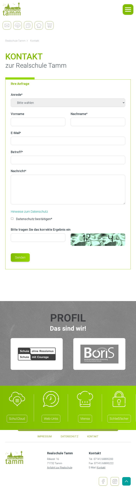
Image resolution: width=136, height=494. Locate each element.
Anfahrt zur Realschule (59, 467)
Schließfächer (119, 418)
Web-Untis (51, 418)
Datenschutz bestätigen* (34, 219)
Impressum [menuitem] (45, 436)
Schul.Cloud (17, 418)
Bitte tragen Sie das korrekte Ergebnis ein (40, 229)
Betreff (17, 152)
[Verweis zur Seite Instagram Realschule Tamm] (114, 481)
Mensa (85, 418)
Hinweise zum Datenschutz (29, 211)
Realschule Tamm (15, 40)
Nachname (79, 114)
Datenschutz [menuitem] (69, 436)
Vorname (17, 114)
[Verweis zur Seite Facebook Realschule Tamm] (103, 481)
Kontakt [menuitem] (92, 436)
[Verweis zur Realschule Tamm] (12, 9)
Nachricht (18, 171)
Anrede (16, 94)
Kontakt (34, 40)
